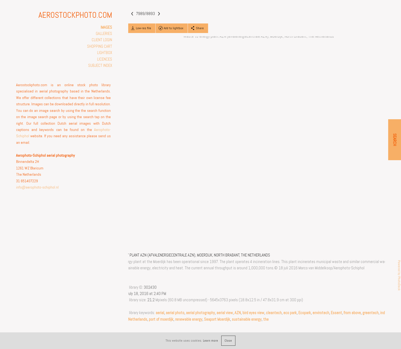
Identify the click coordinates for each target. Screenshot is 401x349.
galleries (104, 33)
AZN (238, 312)
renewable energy (188, 319)
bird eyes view (253, 312)
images (106, 27)
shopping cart (99, 46)
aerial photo (175, 312)
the (266, 319)
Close (228, 340)
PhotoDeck (399, 283)
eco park (290, 312)
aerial (160, 312)
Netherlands (137, 319)
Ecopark (304, 312)
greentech (371, 312)
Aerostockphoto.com (75, 15)
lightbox (104, 52)
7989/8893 (145, 13)
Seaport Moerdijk (217, 319)
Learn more (210, 340)
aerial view (225, 312)
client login (102, 39)
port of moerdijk (161, 319)
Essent (336, 312)
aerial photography (200, 312)
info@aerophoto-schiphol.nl (37, 187)
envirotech (321, 312)
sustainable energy (247, 319)
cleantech (274, 312)
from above (352, 312)
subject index (100, 65)
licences (104, 59)
